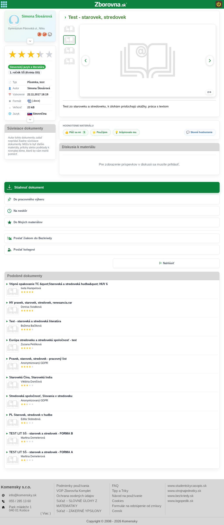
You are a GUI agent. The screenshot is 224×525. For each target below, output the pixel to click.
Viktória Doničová (31, 381)
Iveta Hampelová (31, 288)
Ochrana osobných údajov (75, 496)
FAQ (115, 486)
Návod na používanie (127, 496)
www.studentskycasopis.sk (187, 486)
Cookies (118, 501)
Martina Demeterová (33, 437)
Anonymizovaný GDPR (34, 363)
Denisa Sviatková (31, 306)
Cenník (117, 511)
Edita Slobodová (30, 419)
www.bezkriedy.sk (181, 496)
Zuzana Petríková (31, 344)
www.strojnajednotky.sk (184, 491)
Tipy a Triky (120, 491)
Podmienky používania (72, 486)
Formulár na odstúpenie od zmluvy (136, 506)
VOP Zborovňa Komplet (73, 491)
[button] (30, 41)
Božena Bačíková (31, 325)
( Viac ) (45, 513)
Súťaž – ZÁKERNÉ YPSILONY (79, 511)
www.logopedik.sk (180, 501)
